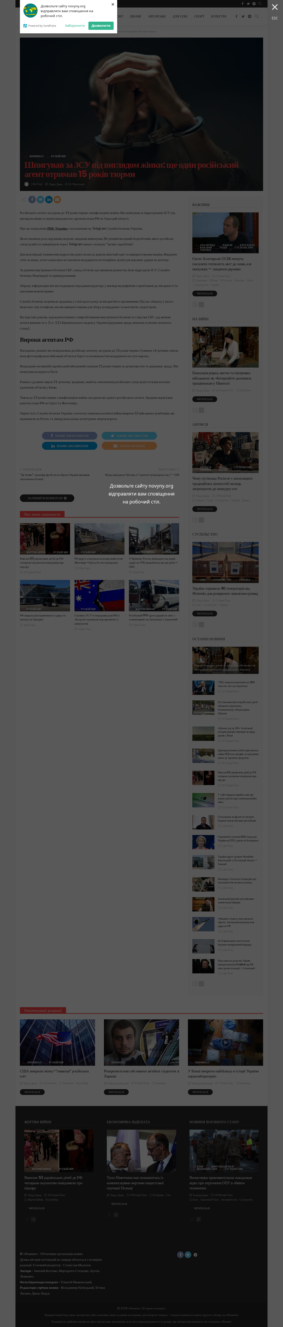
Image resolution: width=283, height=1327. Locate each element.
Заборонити (75, 25)
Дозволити (101, 25)
